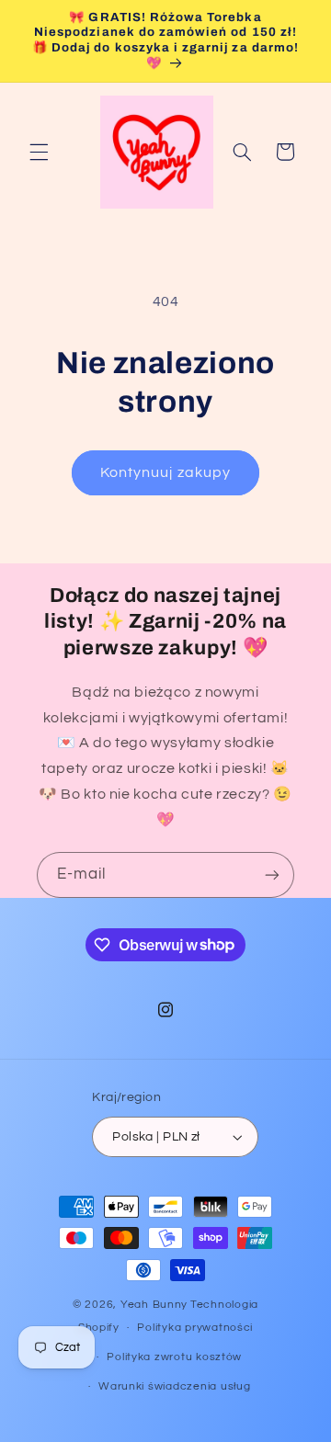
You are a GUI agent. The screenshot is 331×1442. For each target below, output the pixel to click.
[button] (38, 152)
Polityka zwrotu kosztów (174, 1357)
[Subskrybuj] (272, 874)
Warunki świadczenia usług (174, 1386)
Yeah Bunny (154, 1305)
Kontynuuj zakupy (165, 472)
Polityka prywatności (195, 1328)
